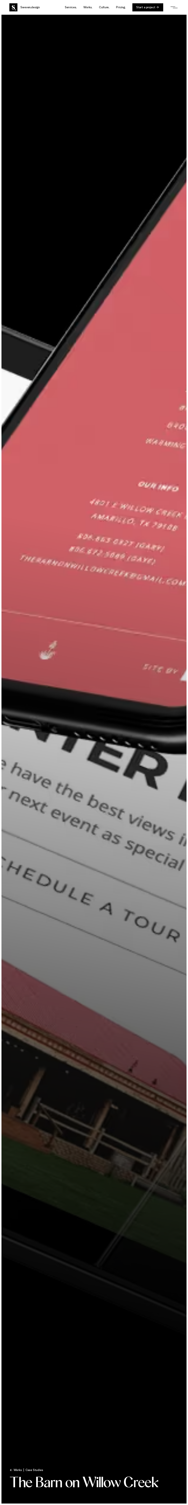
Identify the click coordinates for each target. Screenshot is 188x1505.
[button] (71, 7)
